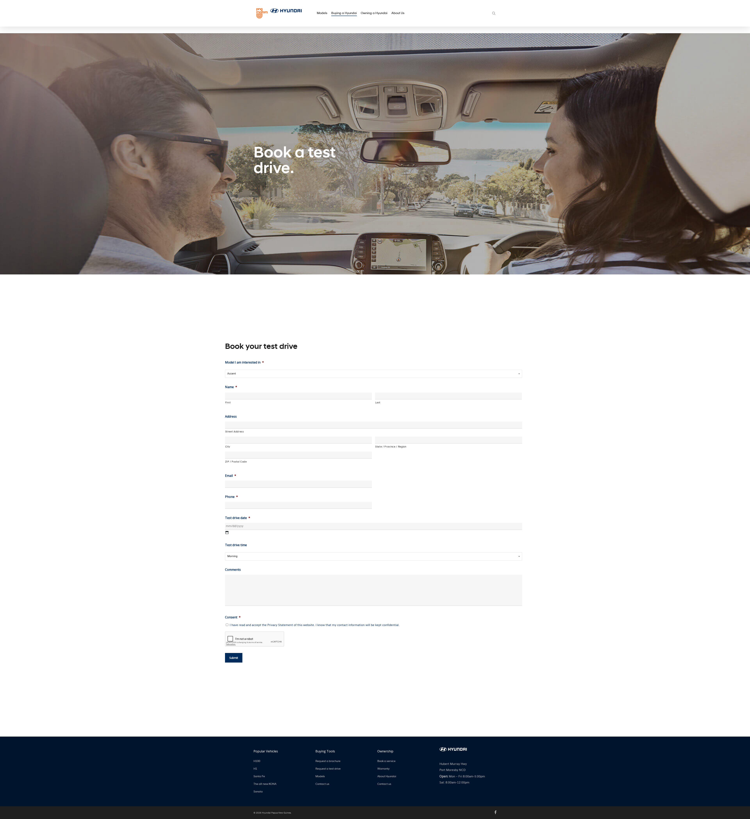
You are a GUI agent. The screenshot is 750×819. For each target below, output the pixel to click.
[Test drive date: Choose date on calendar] (227, 532)
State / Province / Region (390, 447)
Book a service (386, 761)
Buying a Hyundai (344, 13)
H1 (255, 768)
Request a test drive (328, 768)
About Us (397, 13)
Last (378, 402)
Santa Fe (259, 776)
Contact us (322, 784)
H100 (257, 761)
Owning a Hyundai (374, 13)
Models (322, 13)
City (227, 447)
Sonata (258, 791)
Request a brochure (327, 761)
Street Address (234, 431)
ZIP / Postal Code (236, 462)
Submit (233, 658)
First (228, 402)
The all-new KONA (265, 784)
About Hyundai (386, 776)
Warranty (383, 768)
